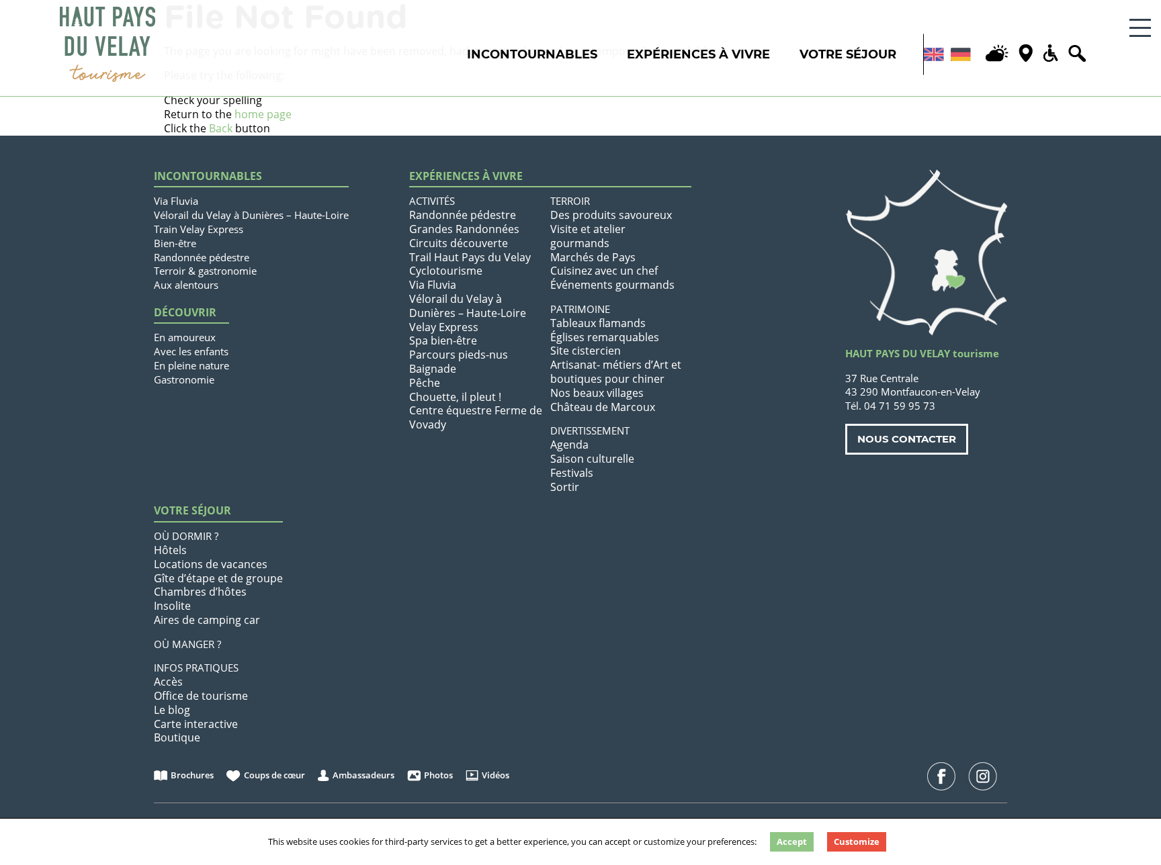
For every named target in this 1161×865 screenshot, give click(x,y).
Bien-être (175, 243)
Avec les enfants (191, 351)
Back (220, 128)
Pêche (424, 382)
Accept (792, 841)
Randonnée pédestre (201, 257)
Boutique (177, 737)
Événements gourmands (612, 284)
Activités (432, 201)
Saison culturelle (592, 458)
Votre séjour (848, 54)
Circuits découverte (458, 243)
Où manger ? (187, 644)
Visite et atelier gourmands (588, 236)
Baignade (432, 368)
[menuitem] (934, 54)
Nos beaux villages (597, 392)
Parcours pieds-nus (458, 354)
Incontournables (532, 54)
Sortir (564, 487)
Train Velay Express (198, 229)
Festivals (571, 472)
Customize (856, 841)
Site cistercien (585, 350)
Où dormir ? (186, 536)
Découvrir (185, 313)
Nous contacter (906, 438)
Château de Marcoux (602, 407)
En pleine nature (191, 365)
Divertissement (590, 430)
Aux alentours (186, 284)
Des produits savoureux (611, 215)
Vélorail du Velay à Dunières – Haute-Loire (251, 215)
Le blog (172, 709)
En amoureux (185, 337)
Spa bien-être (443, 340)
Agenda (569, 444)
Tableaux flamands (598, 323)
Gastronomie (184, 379)
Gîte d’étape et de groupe (218, 578)
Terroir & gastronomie (205, 270)
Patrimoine (580, 309)
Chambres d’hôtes (200, 591)
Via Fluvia (176, 201)
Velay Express (443, 327)
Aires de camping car (207, 619)
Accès (168, 681)
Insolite (172, 605)
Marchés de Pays (593, 257)
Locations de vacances (210, 564)
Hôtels (170, 550)
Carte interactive (196, 724)
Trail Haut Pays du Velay (470, 257)
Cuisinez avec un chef (604, 270)
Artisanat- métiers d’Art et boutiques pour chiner (615, 371)
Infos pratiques (196, 667)
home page (263, 114)
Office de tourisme (201, 695)
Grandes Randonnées (464, 229)
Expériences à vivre (698, 54)
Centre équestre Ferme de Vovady (475, 417)
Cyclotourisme (445, 270)
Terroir (570, 201)
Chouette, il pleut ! (455, 397)
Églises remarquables (604, 337)
